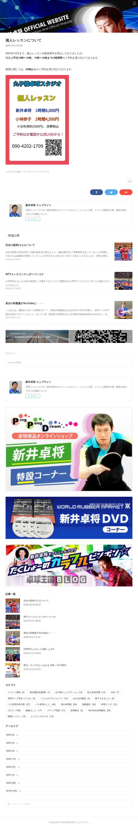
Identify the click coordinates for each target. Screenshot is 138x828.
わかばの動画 (81, 698)
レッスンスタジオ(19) (40, 171)
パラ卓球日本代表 (19, 704)
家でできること (104, 698)
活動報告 (89, 704)
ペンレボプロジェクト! (54, 698)
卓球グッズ (109, 704)
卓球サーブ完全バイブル (21, 698)
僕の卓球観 (69, 704)
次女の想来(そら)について (20, 245)
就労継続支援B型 (40, 692)
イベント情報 (16, 692)
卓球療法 (76, 710)
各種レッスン (17, 716)
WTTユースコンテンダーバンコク (25, 274)
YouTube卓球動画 (99, 710)
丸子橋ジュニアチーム (68, 692)
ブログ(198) (10, 171)
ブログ (14, 710)
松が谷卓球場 (96, 692)
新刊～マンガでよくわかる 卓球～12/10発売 (45, 664)
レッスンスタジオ (42, 716)
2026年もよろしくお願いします (39, 648)
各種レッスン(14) (23, 171)
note (115, 692)
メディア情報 (56, 710)
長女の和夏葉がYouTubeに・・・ (25, 303)
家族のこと (34, 710)
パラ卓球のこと (45, 704)
